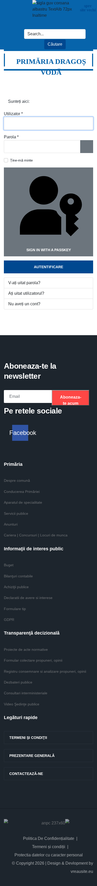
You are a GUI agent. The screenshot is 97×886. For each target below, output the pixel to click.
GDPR (9, 620)
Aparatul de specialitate (23, 502)
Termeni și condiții (48, 847)
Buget (8, 565)
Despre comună (17, 480)
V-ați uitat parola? (24, 283)
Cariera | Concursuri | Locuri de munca (36, 535)
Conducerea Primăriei (22, 492)
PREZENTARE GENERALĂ (32, 756)
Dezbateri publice (18, 682)
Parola (11, 137)
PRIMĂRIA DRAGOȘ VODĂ (51, 66)
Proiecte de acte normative (26, 649)
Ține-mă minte (21, 160)
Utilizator (13, 114)
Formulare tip (15, 609)
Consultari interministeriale (25, 693)
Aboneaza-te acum (70, 400)
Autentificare (48, 267)
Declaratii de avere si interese (28, 598)
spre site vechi (88, 8)
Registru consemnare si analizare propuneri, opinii (45, 671)
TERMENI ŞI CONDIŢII (28, 738)
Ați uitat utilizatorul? (26, 293)
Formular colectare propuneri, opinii (33, 660)
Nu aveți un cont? (24, 304)
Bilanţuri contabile (18, 576)
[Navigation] (86, 81)
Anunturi (11, 524)
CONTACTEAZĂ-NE (26, 774)
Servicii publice (16, 513)
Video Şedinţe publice (21, 704)
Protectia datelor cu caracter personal (48, 855)
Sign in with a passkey (48, 250)
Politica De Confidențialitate (48, 838)
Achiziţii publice (16, 587)
